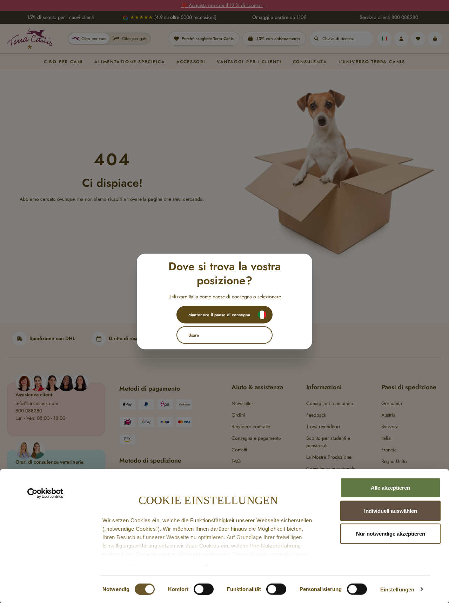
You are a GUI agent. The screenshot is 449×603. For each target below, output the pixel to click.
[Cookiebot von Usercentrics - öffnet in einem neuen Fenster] (45, 493)
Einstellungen (397, 589)
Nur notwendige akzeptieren (390, 534)
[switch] (204, 589)
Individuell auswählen (390, 510)
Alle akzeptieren (390, 488)
